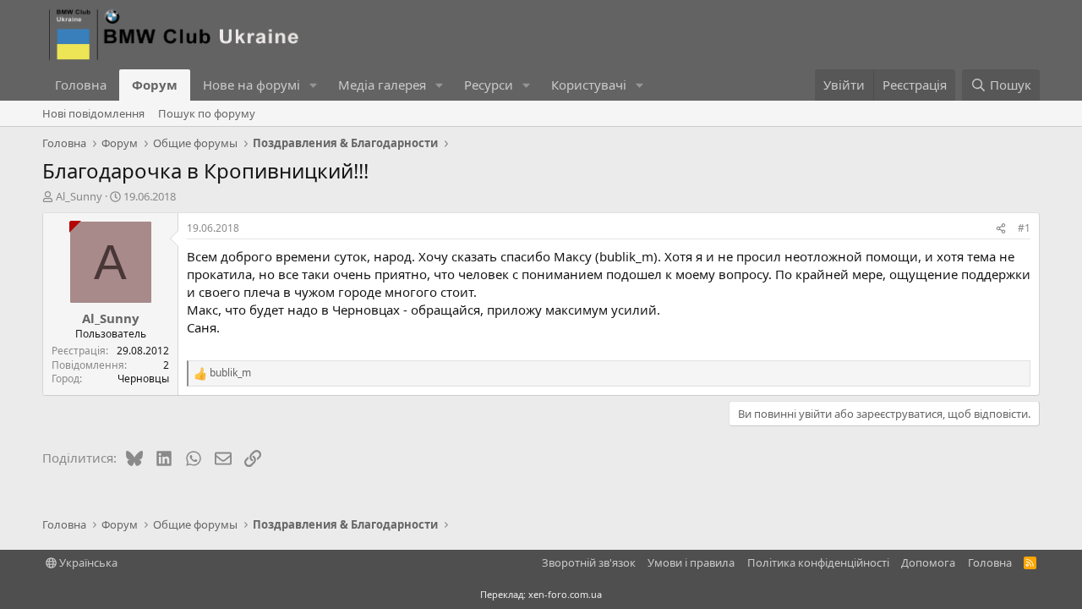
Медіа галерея (382, 84)
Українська (87, 562)
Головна (81, 84)
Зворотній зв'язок (589, 562)
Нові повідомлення (93, 113)
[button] (313, 85)
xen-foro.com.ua (565, 594)
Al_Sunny (79, 196)
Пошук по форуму (206, 113)
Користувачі (588, 84)
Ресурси (488, 84)
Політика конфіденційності (818, 562)
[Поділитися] (1001, 229)
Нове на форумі (251, 84)
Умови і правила (691, 562)
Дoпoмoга (928, 562)
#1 (1024, 228)
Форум (155, 84)
